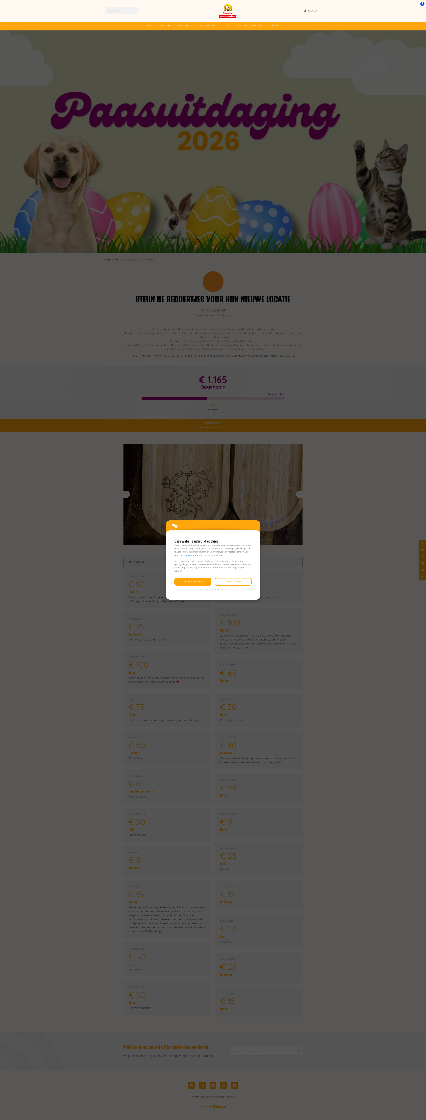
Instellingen (233, 581)
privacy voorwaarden (191, 555)
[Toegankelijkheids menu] (422, 4)
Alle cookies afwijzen (213, 589)
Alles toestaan (193, 581)
